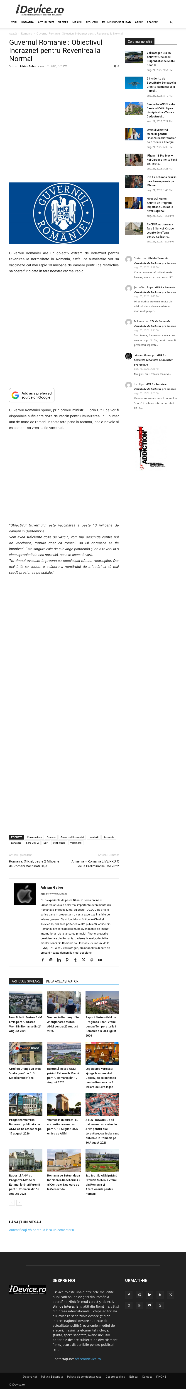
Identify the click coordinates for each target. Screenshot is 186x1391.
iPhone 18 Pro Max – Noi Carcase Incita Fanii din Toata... (162, 159)
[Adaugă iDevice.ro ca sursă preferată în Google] (64, 395)
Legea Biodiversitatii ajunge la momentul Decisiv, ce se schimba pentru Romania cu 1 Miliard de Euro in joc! (101, 1077)
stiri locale (59, 842)
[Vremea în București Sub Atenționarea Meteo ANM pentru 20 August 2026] (64, 1002)
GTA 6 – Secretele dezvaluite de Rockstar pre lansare (153, 359)
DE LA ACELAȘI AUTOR (62, 981)
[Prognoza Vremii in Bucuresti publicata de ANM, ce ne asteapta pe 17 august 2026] (25, 1104)
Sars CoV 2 (32, 842)
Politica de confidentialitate (84, 1377)
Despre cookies (115, 1377)
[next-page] (19, 1203)
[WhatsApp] (139, 1305)
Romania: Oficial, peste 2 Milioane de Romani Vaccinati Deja (34, 863)
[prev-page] (12, 1203)
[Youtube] (101, 960)
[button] (171, 22)
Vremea (63, 22)
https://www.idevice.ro (54, 893)
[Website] (93, 960)
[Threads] (160, 1305)
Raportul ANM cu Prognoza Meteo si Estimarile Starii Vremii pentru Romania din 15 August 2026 (24, 1184)
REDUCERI (92, 22)
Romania (27, 22)
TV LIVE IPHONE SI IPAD (116, 22)
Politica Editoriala (52, 1377)
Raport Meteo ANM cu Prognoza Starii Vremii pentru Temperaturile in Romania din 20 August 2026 (101, 1026)
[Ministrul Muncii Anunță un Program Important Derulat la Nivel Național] (134, 203)
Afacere (152, 22)
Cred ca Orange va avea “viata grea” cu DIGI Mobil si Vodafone (25, 1073)
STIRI (14, 22)
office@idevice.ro (88, 1359)
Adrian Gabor (28, 66)
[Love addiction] (151, 470)
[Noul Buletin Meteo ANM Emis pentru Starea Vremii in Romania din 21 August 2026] (25, 1002)
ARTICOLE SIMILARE (26, 981)
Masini (77, 22)
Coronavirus (34, 837)
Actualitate (46, 22)
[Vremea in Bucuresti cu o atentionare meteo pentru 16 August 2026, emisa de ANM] (64, 1104)
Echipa (133, 1377)
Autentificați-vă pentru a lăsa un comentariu (41, 1230)
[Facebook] (44, 960)
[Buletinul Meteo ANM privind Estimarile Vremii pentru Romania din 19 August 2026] (64, 1053)
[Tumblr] (77, 960)
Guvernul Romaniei (72, 837)
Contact (147, 1377)
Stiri (46, 842)
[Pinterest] (69, 960)
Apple (139, 22)
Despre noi (30, 1377)
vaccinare (75, 842)
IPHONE (161, 1377)
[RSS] (160, 1295)
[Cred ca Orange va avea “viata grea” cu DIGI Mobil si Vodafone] (25, 1053)
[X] (85, 960)
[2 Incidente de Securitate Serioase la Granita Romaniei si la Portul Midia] (134, 83)
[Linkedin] (60, 960)
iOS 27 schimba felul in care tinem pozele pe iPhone (161, 181)
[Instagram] (52, 960)
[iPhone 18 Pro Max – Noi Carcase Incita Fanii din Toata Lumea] (134, 160)
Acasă (13, 33)
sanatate (16, 842)
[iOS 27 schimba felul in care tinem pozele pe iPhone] (134, 181)
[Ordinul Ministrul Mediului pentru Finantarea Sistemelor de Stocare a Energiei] (134, 134)
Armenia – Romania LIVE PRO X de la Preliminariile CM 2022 (95, 863)
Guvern (51, 837)
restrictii (93, 837)
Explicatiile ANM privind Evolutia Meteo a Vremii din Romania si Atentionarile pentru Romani (101, 1184)
